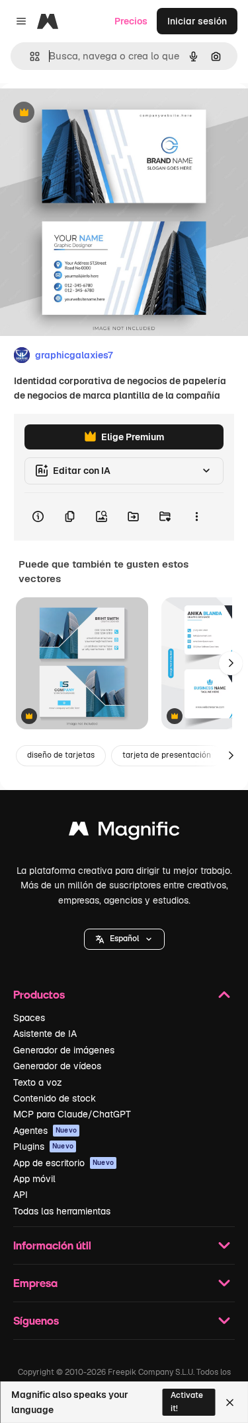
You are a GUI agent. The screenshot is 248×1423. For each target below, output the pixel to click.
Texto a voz (37, 1082)
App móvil (34, 1179)
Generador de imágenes (63, 1050)
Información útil (52, 1245)
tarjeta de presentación (166, 755)
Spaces (29, 1018)
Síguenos (36, 1320)
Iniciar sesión (197, 21)
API (20, 1195)
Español (124, 938)
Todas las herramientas (61, 1211)
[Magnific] (124, 832)
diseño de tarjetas (61, 755)
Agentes (45, 1131)
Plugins (43, 1146)
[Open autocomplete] (29, 56)
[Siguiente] (231, 663)
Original (84, 113)
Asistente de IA (45, 1034)
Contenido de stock (54, 1098)
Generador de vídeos (57, 1066)
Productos (39, 994)
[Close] (230, 1402)
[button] (124, 939)
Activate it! (187, 1401)
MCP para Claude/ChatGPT (72, 1114)
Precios (130, 21)
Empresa (35, 1283)
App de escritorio (63, 1163)
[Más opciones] (196, 517)
